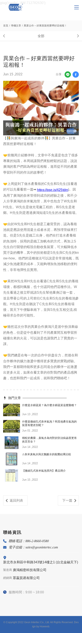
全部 (41, 36)
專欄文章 (16, 25)
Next (76, 36)
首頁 (5, 25)
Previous (6, 36)
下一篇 (67, 500)
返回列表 (16, 500)
